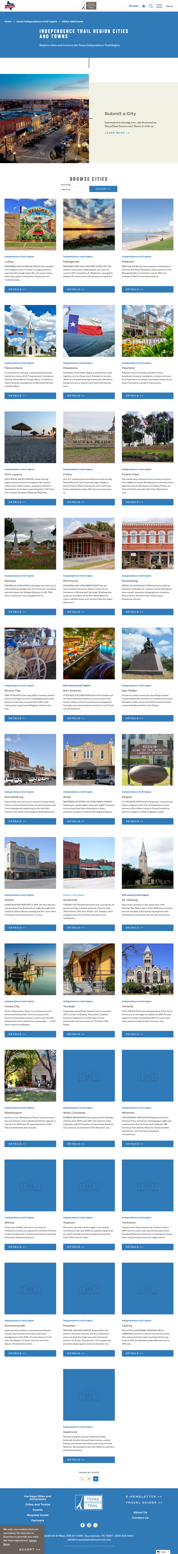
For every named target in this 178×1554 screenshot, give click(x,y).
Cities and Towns (37, 1504)
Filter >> (103, 189)
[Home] (10, 6)
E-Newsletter (141, 1496)
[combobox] (163, 1552)
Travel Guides (141, 1502)
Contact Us (140, 1517)
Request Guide (38, 1515)
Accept (27, 1549)
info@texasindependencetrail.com (89, 1539)
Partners (37, 1520)
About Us (140, 1512)
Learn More (115, 133)
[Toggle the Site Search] (151, 6)
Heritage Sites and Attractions (37, 1498)
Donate (133, 5)
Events (38, 1509)
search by (65, 185)
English (163, 1552)
